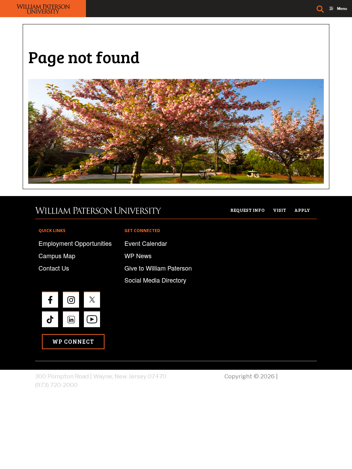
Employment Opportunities (75, 243)
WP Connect (73, 341)
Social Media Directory (155, 279)
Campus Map (56, 255)
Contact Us (53, 267)
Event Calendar (145, 243)
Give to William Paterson (158, 267)
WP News (138, 255)
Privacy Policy (298, 376)
